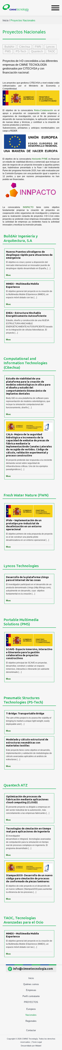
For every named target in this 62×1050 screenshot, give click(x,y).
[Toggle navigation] (55, 7)
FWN (38, 46)
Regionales (31, 1021)
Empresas (31, 990)
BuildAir (9, 46)
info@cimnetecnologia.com (33, 968)
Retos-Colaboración (43, 110)
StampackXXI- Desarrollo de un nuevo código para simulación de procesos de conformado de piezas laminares (29, 878)
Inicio (31, 978)
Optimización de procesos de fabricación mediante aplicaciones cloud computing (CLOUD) (27, 799)
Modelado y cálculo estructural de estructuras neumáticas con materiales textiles (27, 742)
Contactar (31, 1030)
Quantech (37, 51)
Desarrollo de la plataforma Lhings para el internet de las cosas (27, 578)
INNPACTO (28, 207)
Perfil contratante (31, 996)
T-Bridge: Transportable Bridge (25, 713)
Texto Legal (37, 1042)
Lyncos (50, 46)
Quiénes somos (31, 984)
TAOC (51, 51)
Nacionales (31, 1015)
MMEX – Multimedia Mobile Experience (22, 285)
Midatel (38, 1046)
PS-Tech (21, 51)
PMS (8, 51)
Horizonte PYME (40, 159)
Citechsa (24, 46)
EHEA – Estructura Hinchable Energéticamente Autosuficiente (26, 314)
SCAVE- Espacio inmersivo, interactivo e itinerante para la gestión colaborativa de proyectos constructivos (29, 654)
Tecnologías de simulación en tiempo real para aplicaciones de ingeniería (28, 830)
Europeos (31, 1009)
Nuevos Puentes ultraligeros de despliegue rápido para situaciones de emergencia (29, 254)
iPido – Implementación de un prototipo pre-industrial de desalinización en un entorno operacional (24, 525)
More (8, 275)
